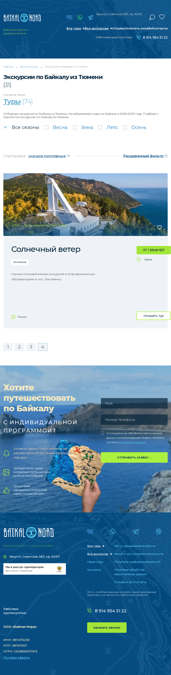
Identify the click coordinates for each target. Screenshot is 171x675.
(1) (145, 156)
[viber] (158, 532)
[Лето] (108, 127)
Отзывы (118, 28)
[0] (162, 16)
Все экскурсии (97, 28)
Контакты (160, 28)
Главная (8, 66)
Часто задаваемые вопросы (134, 546)
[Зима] (83, 127)
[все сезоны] (21, 127)
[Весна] (56, 127)
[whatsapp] (80, 17)
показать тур (153, 316)
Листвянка (19, 262)
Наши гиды (95, 561)
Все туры (74, 28)
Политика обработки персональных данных (130, 572)
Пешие (22, 316)
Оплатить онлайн (138, 28)
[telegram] (90, 17)
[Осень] (134, 127)
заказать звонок (106, 627)
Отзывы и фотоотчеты (130, 582)
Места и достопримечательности (138, 553)
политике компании (133, 442)
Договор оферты (16, 658)
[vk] (69, 17)
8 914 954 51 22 (155, 37)
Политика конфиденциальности (137, 561)
